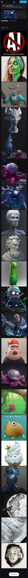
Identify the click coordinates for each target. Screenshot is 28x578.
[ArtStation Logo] (14, 2)
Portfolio (13, 574)
